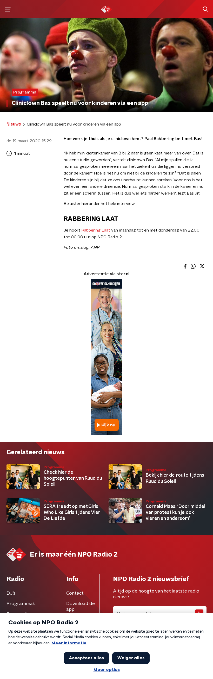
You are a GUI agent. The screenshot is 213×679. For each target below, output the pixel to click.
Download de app (80, 606)
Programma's (20, 603)
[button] (8, 9)
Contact (75, 593)
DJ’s (10, 593)
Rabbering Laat (95, 230)
